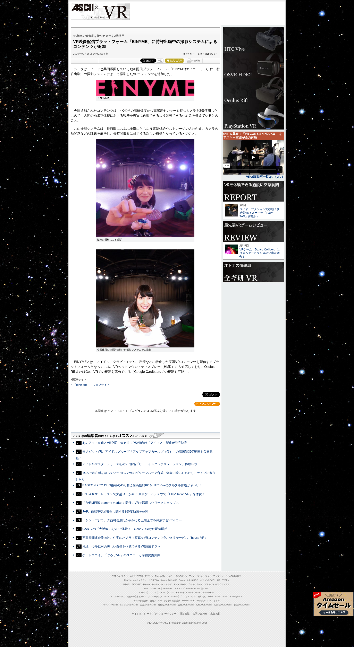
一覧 (160, 60)
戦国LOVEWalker (242, 605)
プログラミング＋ (187, 596)
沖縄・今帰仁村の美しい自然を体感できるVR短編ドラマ (121, 546)
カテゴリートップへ (207, 404)
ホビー (171, 576)
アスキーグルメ (155, 596)
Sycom (182, 580)
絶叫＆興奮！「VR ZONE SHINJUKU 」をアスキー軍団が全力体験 (252, 135)
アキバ (192, 576)
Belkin (184, 584)
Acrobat (155, 584)
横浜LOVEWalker (148, 605)
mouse (133, 580)
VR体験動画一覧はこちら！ (265, 176)
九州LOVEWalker (204, 605)
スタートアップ (212, 576)
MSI (146, 588)
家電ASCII (141, 596)
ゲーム (224, 576)
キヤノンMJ (166, 584)
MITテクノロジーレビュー (208, 601)
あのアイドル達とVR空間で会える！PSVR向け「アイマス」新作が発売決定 (134, 442)
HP (218, 580)
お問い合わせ (200, 613)
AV (186, 576)
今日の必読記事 (141, 601)
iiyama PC (166, 580)
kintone (146, 584)
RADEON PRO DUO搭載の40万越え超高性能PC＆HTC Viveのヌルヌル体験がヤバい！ (142, 485)
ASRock (143, 592)
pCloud (205, 588)
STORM (225, 580)
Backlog (180, 592)
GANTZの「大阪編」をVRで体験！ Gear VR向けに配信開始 (124, 529)
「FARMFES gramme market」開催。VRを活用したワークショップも (130, 502)
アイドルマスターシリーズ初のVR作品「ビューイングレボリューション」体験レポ (139, 464)
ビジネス (131, 576)
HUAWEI (126, 584)
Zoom (199, 584)
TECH (140, 576)
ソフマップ (179, 588)
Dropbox (163, 592)
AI (119, 576)
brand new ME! (193, 588)
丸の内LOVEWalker (223, 605)
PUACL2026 (221, 596)
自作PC (179, 576)
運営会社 (184, 613)
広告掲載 (215, 613)
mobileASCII (188, 601)
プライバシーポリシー (164, 613)
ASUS (197, 592)
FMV (126, 580)
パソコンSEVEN (207, 580)
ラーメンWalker (110, 605)
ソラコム (153, 592)
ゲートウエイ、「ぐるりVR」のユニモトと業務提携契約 (121, 555)
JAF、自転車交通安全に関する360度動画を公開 (115, 511)
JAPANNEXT (208, 592)
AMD (174, 580)
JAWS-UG (136, 584)
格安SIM (131, 596)
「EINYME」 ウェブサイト (91, 384)
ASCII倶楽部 (235, 576)
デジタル (149, 576)
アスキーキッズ (118, 596)
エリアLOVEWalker (129, 605)
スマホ (200, 576)
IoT (123, 576)
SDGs (210, 596)
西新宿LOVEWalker (167, 605)
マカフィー (143, 580)
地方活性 (202, 596)
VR (112, 11)
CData (171, 592)
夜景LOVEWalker (186, 605)
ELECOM (155, 580)
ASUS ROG (192, 580)
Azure (176, 584)
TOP (114, 576)
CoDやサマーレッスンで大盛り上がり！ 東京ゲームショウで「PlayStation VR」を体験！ (143, 494)
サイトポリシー (140, 613)
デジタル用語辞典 (172, 601)
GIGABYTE (155, 588)
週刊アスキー (156, 601)
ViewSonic (167, 588)
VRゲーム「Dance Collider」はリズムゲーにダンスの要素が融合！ (259, 253)
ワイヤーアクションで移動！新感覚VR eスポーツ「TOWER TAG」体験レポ (259, 212)
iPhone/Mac (160, 576)
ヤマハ (192, 584)
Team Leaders (171, 596)
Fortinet (189, 592)
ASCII (82, 11)
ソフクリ (227, 584)
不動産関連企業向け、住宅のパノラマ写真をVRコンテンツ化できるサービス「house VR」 (145, 537)
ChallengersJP (236, 596)
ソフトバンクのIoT (212, 584)
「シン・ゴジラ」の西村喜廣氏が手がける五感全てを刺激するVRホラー (132, 520)
